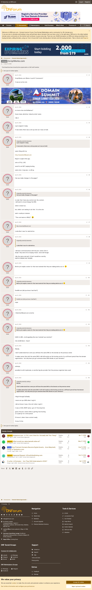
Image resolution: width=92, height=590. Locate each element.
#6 (89, 189)
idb (7, 443)
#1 (89, 75)
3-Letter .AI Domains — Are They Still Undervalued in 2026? (27, 461)
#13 (89, 324)
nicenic (83, 448)
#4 (89, 137)
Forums (8, 25)
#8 (89, 236)
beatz (84, 457)
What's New (60, 25)
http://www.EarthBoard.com (23, 155)
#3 (89, 122)
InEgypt (9, 463)
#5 (89, 175)
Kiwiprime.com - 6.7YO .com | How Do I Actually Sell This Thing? (34, 435)
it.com (8, 451)
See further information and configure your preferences (17, 586)
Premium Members (75, 25)
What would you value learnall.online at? (26, 441)
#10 (89, 277)
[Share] (87, 75)
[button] (76, 2)
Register (85, 38)
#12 (89, 309)
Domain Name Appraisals (23, 437)
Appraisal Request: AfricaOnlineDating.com (27, 455)
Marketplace (35, 25)
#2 (89, 107)
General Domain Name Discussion (26, 463)
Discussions (22, 25)
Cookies (5, 504)
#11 (89, 295)
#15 (89, 363)
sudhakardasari (11, 457)
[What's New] (81, 25)
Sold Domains (49, 25)
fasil (8, 437)
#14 (89, 345)
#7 (89, 222)
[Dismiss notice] (89, 31)
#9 (89, 263)
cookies (14, 583)
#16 (89, 377)
